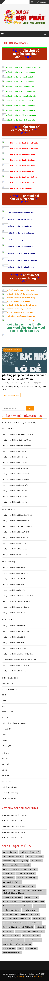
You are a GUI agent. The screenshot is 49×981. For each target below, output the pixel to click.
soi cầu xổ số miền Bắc (31, 935)
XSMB (4, 695)
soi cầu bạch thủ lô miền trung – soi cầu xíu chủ (19, 423)
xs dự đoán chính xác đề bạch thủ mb (16, 474)
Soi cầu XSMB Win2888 (11, 935)
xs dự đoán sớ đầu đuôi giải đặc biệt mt (17, 601)
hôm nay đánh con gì (10, 901)
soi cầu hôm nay (39, 918)
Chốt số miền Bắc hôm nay (12, 856)
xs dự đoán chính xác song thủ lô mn (16, 665)
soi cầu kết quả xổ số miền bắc (14, 923)
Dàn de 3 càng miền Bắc (11, 865)
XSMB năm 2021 (9, 948)
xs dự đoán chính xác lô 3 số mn (14, 648)
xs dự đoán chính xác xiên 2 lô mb (15, 543)
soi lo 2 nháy (7, 940)
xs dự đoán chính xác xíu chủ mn (14, 671)
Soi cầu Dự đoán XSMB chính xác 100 (16, 918)
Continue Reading (11, 395)
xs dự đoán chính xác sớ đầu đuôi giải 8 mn (18, 654)
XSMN (4, 700)
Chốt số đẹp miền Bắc (34, 856)
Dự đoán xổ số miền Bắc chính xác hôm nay (18, 886)
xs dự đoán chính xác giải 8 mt (13, 584)
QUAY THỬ (5, 775)
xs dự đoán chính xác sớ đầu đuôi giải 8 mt (18, 596)
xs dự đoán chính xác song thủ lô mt (16, 607)
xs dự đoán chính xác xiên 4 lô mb (15, 554)
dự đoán (27, 865)
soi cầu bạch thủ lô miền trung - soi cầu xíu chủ (17, 383)
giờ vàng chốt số (31, 897)
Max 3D (5, 735)
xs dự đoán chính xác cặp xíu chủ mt (15, 573)
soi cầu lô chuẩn (35, 923)
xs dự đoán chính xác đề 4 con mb (15, 451)
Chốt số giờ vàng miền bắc (30, 852)
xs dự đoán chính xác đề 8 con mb (15, 462)
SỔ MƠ (4, 770)
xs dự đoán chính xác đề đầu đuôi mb (16, 479)
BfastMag (20, 976)
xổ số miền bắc (31, 948)
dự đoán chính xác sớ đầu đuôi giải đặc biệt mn (19, 659)
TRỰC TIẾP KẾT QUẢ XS (10, 689)
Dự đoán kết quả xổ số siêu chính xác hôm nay (19, 869)
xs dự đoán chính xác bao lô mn (14, 626)
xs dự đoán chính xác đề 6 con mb (15, 457)
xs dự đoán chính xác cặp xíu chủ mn (16, 631)
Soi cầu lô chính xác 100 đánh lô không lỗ (18, 927)
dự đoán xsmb (8, 878)
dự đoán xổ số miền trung (12, 897)
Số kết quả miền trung (10, 793)
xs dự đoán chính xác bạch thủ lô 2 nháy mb (18, 434)
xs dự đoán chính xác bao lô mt (14, 567)
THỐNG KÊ (5, 753)
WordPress (38, 976)
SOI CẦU (5, 759)
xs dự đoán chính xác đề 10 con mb (15, 468)
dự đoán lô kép (8, 873)
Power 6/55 (7, 746)
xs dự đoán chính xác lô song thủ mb (16, 532)
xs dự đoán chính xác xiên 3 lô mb (15, 549)
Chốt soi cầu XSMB (10, 852)
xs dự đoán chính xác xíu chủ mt (14, 613)
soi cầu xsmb (7, 931)
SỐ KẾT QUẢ (6, 781)
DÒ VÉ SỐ (5, 764)
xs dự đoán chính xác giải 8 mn (13, 643)
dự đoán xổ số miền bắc (11, 882)
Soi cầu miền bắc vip (9, 509)
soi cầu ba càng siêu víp (11, 910)
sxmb (39, 940)
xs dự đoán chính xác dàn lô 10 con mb (17, 445)
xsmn (20, 948)
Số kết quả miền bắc (10, 787)
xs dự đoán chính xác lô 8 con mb (15, 502)
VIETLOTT (5, 717)
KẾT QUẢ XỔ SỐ (7, 712)
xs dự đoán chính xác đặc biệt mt (14, 579)
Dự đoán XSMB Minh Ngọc (26, 878)
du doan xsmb (36, 861)
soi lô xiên (19, 940)
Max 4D (5, 740)
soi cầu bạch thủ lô (30, 910)
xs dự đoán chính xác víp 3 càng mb (15, 538)
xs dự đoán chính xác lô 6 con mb (15, 496)
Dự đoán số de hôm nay (26, 873)
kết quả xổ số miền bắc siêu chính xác (16, 906)
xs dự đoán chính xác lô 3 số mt (14, 590)
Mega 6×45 (6, 729)
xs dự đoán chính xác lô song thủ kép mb (17, 526)
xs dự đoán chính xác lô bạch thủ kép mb (17, 515)
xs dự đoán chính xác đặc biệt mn (14, 637)
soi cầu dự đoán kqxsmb (29, 914)
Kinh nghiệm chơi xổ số (13, 350)
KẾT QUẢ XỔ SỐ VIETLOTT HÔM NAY (15, 723)
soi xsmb (30, 940)
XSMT (4, 706)
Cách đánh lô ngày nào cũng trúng (15, 861)
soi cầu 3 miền (39, 906)
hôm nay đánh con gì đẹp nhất (33, 901)
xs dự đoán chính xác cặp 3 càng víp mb (17, 440)
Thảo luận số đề (8, 684)
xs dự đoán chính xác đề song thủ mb (16, 485)
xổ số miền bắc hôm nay (11, 953)
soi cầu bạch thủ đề (10, 914)
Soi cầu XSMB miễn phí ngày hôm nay (29, 931)
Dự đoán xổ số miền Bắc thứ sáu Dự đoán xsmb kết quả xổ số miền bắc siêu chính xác (23, 891)
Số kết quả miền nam (10, 798)
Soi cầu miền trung (8, 562)
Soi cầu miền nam (8, 620)
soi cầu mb (40, 927)
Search (30, 408)
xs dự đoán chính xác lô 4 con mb (15, 491)
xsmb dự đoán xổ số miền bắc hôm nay (17, 944)
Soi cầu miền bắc (8, 428)
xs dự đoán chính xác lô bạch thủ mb (16, 521)
